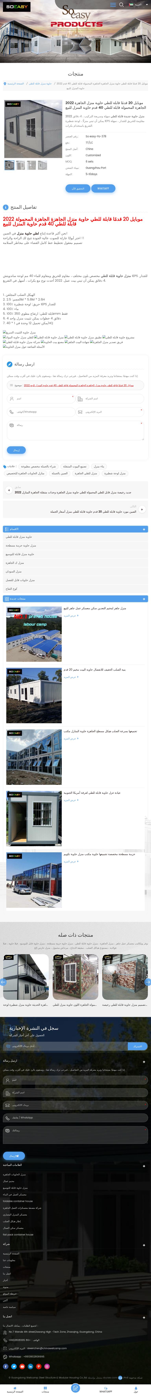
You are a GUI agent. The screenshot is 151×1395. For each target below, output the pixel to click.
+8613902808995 (33, 1357)
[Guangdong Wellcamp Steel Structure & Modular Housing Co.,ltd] (16, 7)
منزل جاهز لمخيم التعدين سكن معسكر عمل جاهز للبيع (95, 608)
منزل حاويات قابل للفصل (20, 580)
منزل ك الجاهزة (15, 563)
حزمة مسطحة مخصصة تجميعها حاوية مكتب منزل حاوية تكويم (99, 854)
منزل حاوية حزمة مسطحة (21, 545)
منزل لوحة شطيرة (115, 473)
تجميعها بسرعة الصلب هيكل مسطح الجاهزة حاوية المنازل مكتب (100, 731)
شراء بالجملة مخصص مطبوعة (38, 466)
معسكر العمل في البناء (14, 1195)
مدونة (5, 1287)
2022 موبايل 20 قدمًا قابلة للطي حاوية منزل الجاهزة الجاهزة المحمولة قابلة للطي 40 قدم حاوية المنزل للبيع (79, 385)
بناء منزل (99, 466)
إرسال (12, 1155)
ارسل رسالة (75, 1388)
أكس (5, 1300)
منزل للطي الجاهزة (86, 473)
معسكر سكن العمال (13, 1228)
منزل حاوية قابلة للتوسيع (15, 1188)
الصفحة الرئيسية (15, 84)
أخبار (5, 1280)
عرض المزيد (70, 615)
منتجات (6, 1267)
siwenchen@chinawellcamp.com (47, 1348)
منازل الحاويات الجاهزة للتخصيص (25, 473)
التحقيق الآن (78, 188)
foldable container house (18, 1201)
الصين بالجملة (60, 473)
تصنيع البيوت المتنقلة (75, 466)
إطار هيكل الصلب (12, 1221)
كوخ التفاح (11, 589)
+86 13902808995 (20, 1340)
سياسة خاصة (9, 1307)
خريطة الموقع (10, 1294)
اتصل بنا (7, 1274)
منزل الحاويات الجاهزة (14, 1174)
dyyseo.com (110, 1378)
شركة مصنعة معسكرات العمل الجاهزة (22, 1208)
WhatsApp (103, 188)
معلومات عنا (9, 1260)
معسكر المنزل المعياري (15, 1215)
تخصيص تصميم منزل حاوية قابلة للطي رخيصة (83, 1005)
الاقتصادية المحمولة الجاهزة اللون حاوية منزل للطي (33, 1005)
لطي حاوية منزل (27, 233)
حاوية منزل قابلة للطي (40, 84)
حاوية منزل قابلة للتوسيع (20, 554)
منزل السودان (14, 571)
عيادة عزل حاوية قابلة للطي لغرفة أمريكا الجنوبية (92, 793)
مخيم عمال (8, 1181)
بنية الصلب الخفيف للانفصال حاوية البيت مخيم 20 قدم (95, 670)
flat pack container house (18, 1235)
